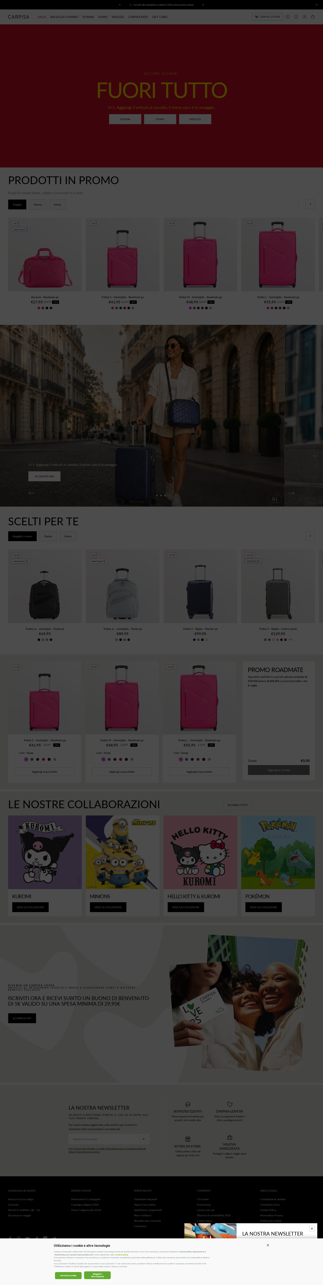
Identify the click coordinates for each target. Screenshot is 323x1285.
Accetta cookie (68, 1275)
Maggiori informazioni (97, 1275)
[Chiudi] (312, 1228)
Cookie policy (121, 1255)
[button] (267, 1245)
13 (84, 1251)
